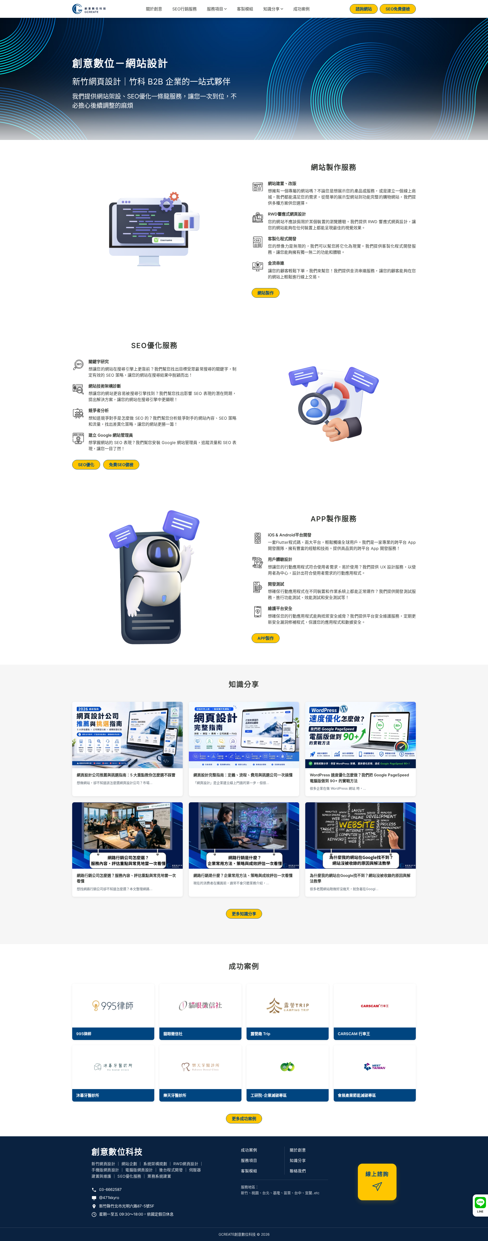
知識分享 (271, 8)
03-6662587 (110, 1189)
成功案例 (301, 8)
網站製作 (265, 292)
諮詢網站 (364, 8)
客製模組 (245, 8)
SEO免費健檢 (398, 8)
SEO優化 (86, 464)
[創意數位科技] (89, 9)
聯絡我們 (298, 1170)
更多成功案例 (244, 1118)
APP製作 (265, 638)
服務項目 (215, 8)
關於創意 (154, 8)
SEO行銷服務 (184, 8)
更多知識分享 (244, 913)
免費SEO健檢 (121, 464)
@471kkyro (109, 1197)
